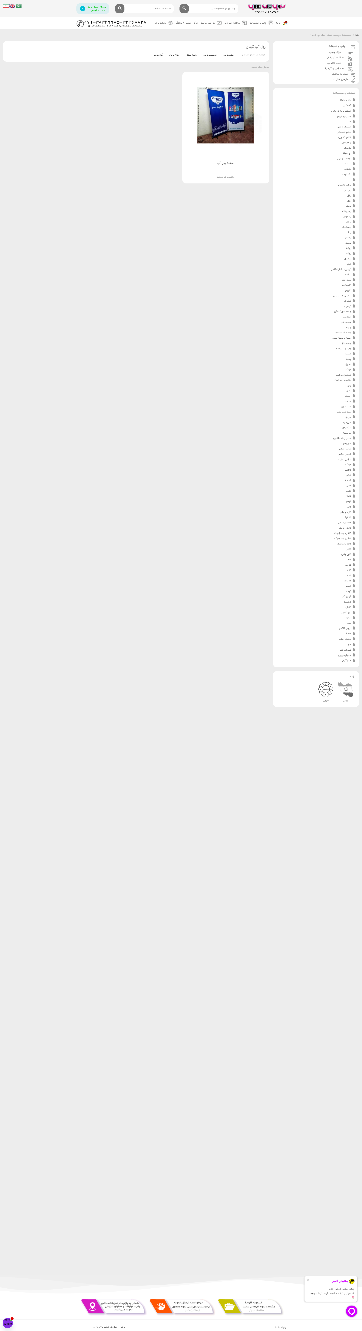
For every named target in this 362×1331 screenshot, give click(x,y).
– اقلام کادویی (336, 63)
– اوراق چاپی (337, 52)
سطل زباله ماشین (342, 438)
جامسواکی (346, 322)
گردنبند (347, 602)
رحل (349, 385)
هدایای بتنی (345, 650)
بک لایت (346, 174)
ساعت (348, 401)
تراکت (348, 274)
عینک (348, 464)
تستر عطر (346, 280)
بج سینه (347, 153)
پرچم (348, 222)
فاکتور (348, 470)
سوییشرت (346, 443)
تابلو (349, 264)
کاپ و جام (346, 512)
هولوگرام (346, 660)
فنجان (348, 491)
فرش (348, 475)
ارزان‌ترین (174, 55)
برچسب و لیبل (344, 158)
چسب (348, 354)
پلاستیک (346, 227)
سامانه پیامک (232, 23)
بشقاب (347, 169)
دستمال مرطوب (343, 375)
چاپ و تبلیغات (343, 348)
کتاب (348, 559)
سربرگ (347, 417)
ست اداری (346, 406)
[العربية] (19, 5)
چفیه (348, 359)
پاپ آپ (347, 190)
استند (348, 121)
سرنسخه (347, 433)
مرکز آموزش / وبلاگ (187, 23)
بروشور (347, 164)
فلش (348, 486)
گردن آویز (346, 596)
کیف (348, 591)
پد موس (347, 216)
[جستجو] (184, 8)
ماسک (348, 633)
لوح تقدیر (346, 612)
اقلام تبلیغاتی (344, 132)
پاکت (348, 206)
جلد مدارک (346, 343)
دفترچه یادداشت (342, 380)
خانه (278, 23)
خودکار (348, 369)
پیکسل (347, 259)
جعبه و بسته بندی (341, 338)
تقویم (348, 290)
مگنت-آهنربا (345, 639)
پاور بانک (346, 211)
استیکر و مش (344, 127)
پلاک (349, 232)
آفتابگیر (347, 105)
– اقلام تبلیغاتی (335, 57)
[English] (12, 5)
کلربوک (347, 581)
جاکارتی (347, 317)
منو (349, 644)
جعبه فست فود (343, 332)
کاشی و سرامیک (342, 533)
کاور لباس (346, 554)
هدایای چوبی (344, 655)
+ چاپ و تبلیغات (338, 46)
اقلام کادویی (344, 137)
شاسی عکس (344, 449)
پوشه (348, 248)
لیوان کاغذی (345, 628)
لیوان (348, 617)
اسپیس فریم (344, 116)
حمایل (348, 364)
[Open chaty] (8, 1323)
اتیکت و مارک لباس (341, 111)
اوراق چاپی (346, 142)
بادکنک (347, 148)
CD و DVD (345, 100)
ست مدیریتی (344, 412)
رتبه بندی (191, 55)
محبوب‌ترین (210, 55)
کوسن (348, 586)
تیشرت (347, 301)
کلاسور (347, 565)
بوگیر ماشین (344, 185)
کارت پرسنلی (344, 522)
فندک (348, 496)
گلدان (348, 607)
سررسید (347, 422)
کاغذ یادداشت (344, 544)
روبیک (348, 396)
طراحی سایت (208, 23)
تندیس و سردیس (342, 295)
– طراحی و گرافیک (334, 68)
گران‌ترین (158, 55)
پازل (349, 195)
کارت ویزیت (345, 528)
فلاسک (347, 480)
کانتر (349, 549)
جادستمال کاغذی (342, 311)
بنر (350, 179)
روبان (348, 391)
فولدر (348, 501)
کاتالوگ (347, 517)
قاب (349, 507)
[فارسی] (6, 5)
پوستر (348, 237)
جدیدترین (228, 55)
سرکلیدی (346, 427)
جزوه (348, 327)
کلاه (349, 570)
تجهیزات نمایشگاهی (341, 269)
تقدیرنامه (346, 285)
